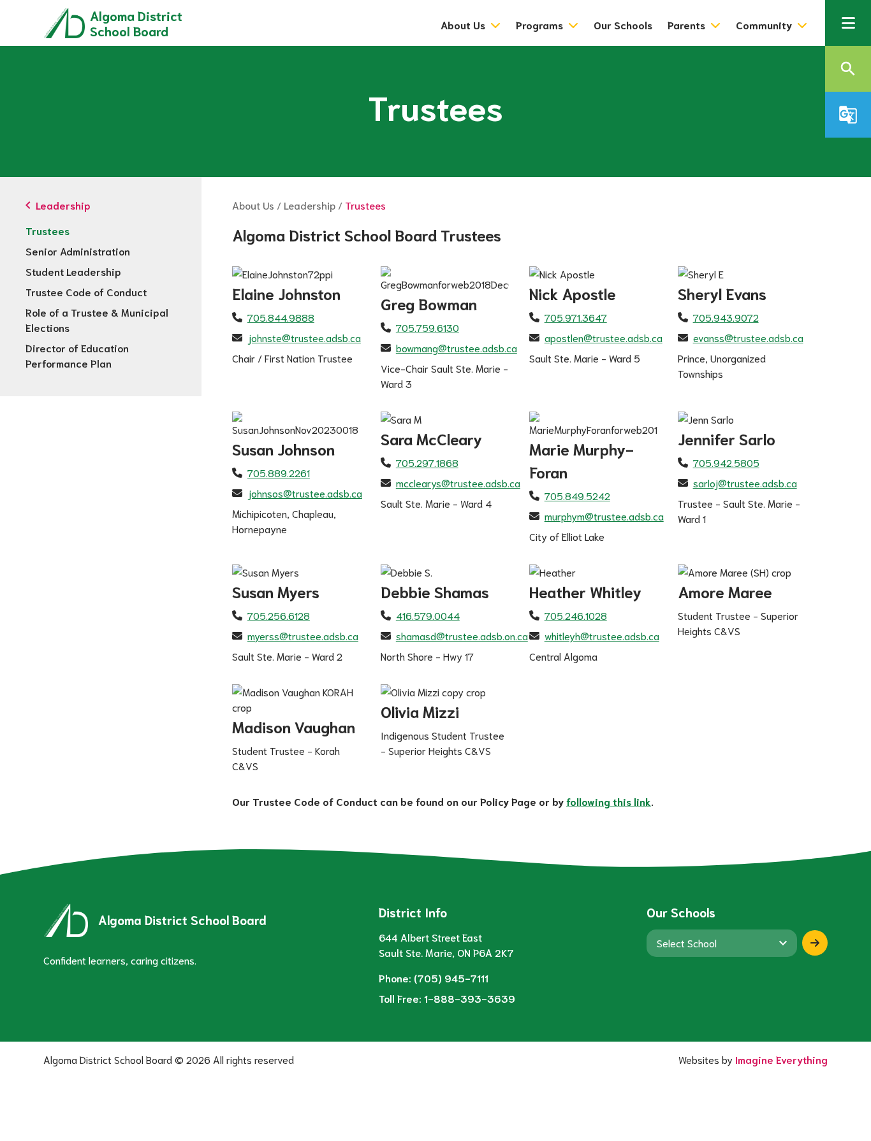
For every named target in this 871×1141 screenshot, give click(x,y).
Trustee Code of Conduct (86, 291)
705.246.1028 (576, 615)
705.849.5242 (577, 495)
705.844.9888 (280, 317)
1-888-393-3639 (469, 998)
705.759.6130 (427, 327)
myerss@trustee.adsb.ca (302, 635)
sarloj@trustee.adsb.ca (745, 482)
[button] (848, 23)
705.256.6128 (278, 615)
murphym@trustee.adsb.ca (604, 515)
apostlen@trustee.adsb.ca (603, 337)
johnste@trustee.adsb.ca (304, 337)
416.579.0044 (428, 615)
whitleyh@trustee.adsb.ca (602, 635)
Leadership (309, 205)
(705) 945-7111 (451, 977)
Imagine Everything (781, 1059)
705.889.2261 (278, 472)
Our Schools (623, 24)
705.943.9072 (726, 317)
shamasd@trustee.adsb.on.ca (462, 635)
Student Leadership (73, 271)
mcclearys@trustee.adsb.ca (458, 482)
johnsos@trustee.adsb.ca (304, 492)
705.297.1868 (427, 462)
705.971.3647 (576, 317)
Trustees (48, 230)
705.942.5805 (726, 462)
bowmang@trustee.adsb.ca (456, 347)
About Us (253, 205)
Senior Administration (78, 250)
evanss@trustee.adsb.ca (748, 337)
